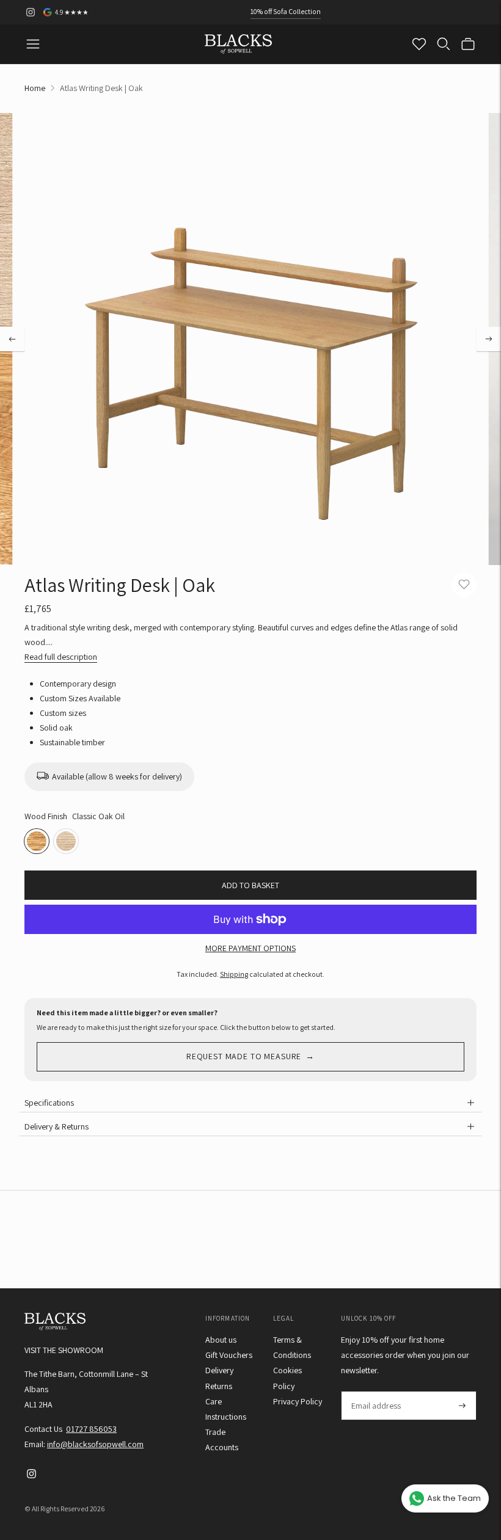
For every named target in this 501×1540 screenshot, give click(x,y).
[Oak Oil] (66, 841)
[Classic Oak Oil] (36, 841)
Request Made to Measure (243, 1056)
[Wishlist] (419, 44)
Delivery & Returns (56, 1126)
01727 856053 (91, 1428)
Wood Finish (45, 816)
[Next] (489, 339)
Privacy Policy (297, 1401)
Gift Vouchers (228, 1354)
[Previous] (12, 339)
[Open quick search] (443, 44)
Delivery (219, 1370)
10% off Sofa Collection (285, 11)
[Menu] (33, 44)
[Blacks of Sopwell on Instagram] (30, 12)
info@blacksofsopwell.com (95, 1444)
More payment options (250, 948)
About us (220, 1339)
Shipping (234, 974)
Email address (375, 1391)
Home (34, 87)
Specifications (49, 1102)
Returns (218, 1386)
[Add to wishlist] (464, 584)
